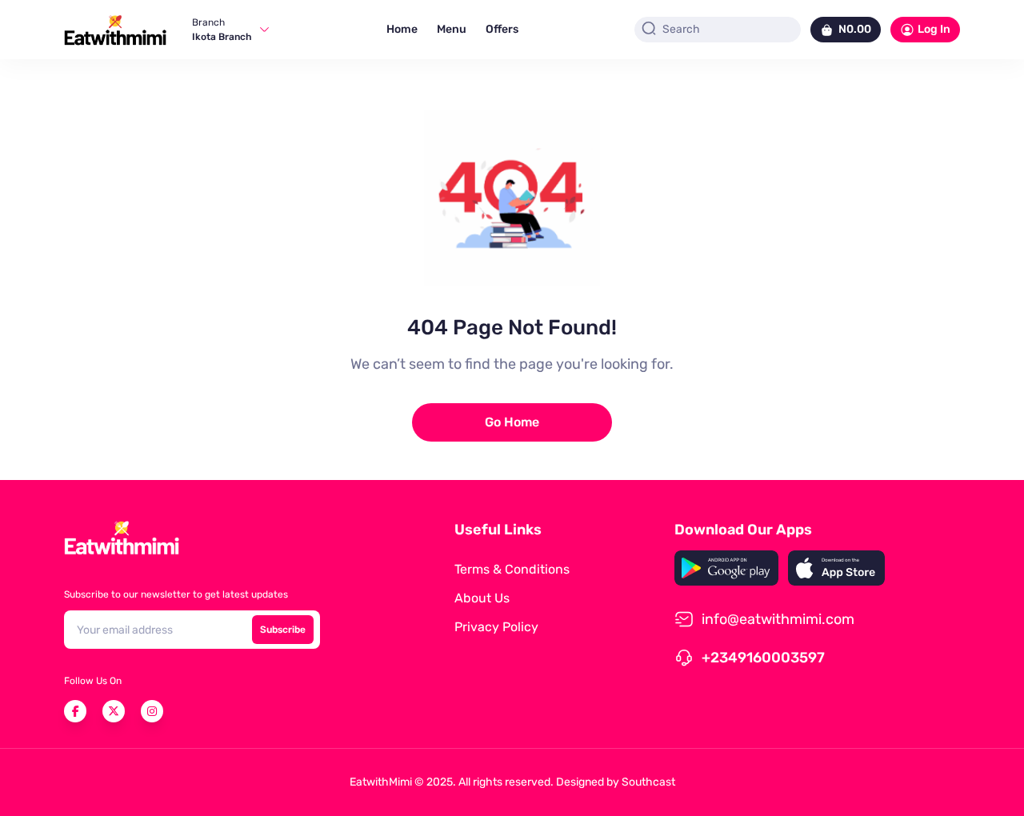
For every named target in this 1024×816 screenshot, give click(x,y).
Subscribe (283, 629)
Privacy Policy (496, 626)
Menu (451, 29)
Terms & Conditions (512, 569)
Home (402, 29)
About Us (482, 598)
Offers (502, 29)
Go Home (512, 422)
